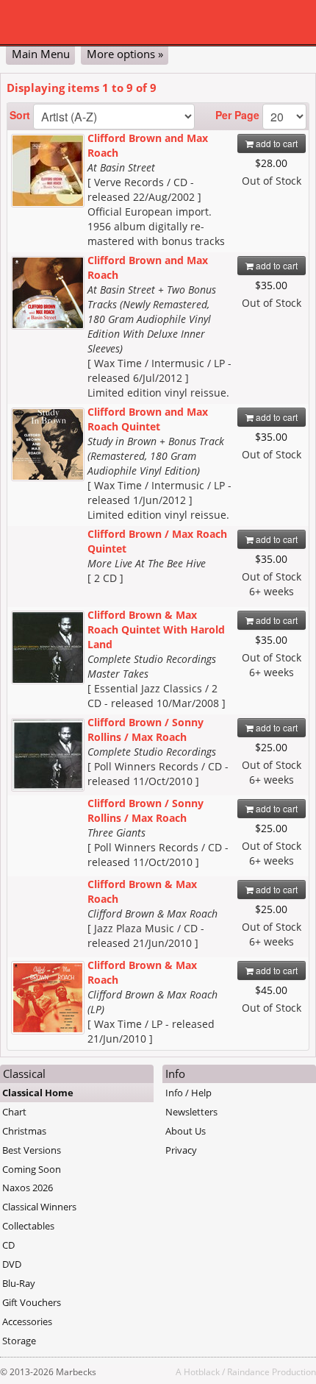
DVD (11, 1264)
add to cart (276, 143)
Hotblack (202, 1371)
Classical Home (37, 1092)
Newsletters (191, 1111)
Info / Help (188, 1092)
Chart (14, 1111)
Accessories (27, 1321)
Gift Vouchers (31, 1302)
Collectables (28, 1225)
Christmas (24, 1131)
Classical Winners (39, 1206)
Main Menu (41, 53)
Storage (19, 1340)
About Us (185, 1131)
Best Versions (31, 1150)
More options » (125, 53)
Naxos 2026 (27, 1187)
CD (8, 1245)
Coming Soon (31, 1169)
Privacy (181, 1150)
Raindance (248, 1371)
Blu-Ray (18, 1283)
